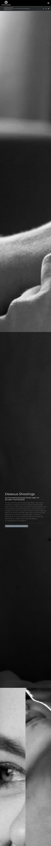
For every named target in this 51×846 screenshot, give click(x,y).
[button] (48, 3)
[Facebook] (48, 8)
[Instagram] (46, 8)
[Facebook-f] (43, 8)
